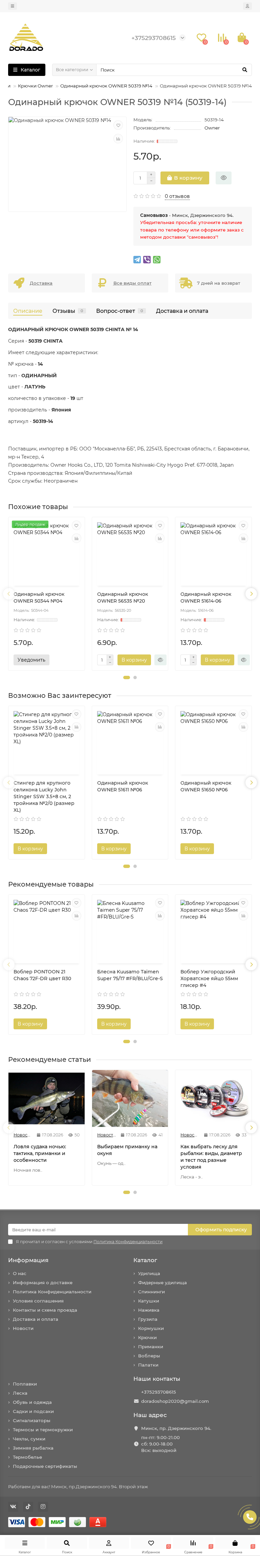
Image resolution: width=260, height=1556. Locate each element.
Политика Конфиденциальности (52, 1291)
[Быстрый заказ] (224, 177)
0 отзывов (177, 196)
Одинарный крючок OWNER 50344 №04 (39, 597)
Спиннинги (151, 1291)
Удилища (149, 1273)
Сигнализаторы (31, 1420)
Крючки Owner (35, 85)
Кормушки (151, 1328)
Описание (27, 310)
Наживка (148, 1310)
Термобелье (27, 1457)
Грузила (147, 1319)
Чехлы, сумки (29, 1438)
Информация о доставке (42, 1282)
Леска (20, 1393)
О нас (19, 1273)
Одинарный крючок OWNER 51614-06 (205, 597)
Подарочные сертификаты (45, 1466)
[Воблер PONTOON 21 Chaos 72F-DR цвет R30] (47, 930)
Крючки (147, 1337)
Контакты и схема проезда (45, 1310)
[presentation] (9, 594)
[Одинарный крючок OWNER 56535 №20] (130, 552)
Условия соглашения (38, 1301)
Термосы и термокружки (43, 1429)
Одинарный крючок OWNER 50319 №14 (106, 85)
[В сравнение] (118, 138)
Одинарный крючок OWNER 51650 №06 (205, 786)
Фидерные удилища (162, 1282)
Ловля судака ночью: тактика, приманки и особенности (40, 1153)
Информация (28, 1260)
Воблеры (149, 1355)
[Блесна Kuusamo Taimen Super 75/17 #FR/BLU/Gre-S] (130, 930)
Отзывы (67, 310)
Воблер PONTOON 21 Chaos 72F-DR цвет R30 (42, 975)
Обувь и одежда (32, 1402)
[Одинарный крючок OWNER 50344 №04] (47, 552)
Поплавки (25, 1384)
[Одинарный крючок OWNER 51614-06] (213, 552)
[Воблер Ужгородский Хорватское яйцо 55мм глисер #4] (213, 930)
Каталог (145, 1260)
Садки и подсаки (33, 1411)
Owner (212, 127)
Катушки (148, 1301)
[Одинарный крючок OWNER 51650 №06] (213, 741)
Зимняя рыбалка (33, 1448)
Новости (23, 1328)
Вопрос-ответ (119, 310)
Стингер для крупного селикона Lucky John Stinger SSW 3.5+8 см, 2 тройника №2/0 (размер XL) (44, 796)
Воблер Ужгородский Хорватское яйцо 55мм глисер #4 (209, 978)
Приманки (150, 1346)
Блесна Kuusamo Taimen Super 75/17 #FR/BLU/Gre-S (130, 975)
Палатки (148, 1365)
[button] (126, 677)
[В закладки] (118, 125)
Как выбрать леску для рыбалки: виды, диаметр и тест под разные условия (211, 1157)
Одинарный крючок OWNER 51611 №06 (122, 786)
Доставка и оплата (182, 310)
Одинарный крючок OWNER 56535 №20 (122, 597)
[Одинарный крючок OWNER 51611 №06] (130, 741)
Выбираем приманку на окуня (127, 1150)
